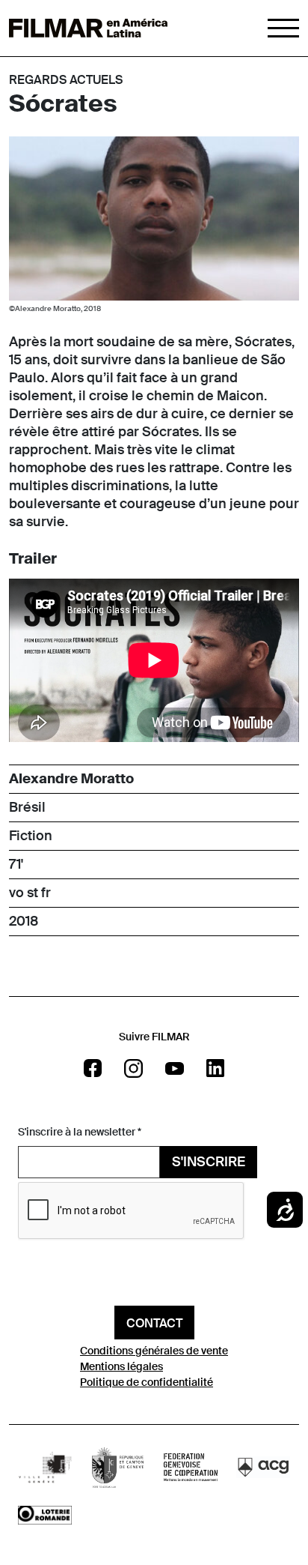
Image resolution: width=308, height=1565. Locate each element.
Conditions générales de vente (154, 1350)
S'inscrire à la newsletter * (79, 1132)
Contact (154, 1323)
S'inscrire (208, 1162)
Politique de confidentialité (146, 1382)
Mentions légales (121, 1366)
